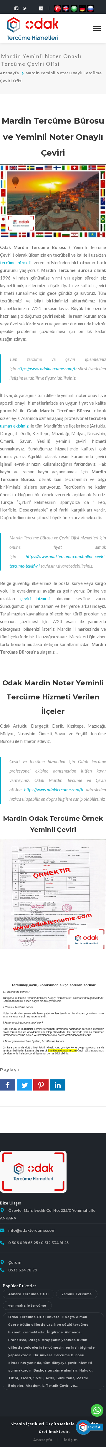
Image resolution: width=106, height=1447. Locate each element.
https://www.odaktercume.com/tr (47, 368)
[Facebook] (16, 8)
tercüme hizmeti (16, 262)
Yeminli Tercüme (77, 1294)
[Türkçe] (57, 8)
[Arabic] (74, 8)
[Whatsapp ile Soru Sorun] (97, 1409)
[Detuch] (82, 8)
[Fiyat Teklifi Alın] (89, 1426)
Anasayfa (9, 73)
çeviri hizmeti (35, 598)
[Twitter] (24, 8)
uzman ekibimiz (14, 425)
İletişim (69, 1440)
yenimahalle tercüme (27, 1305)
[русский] (90, 8)
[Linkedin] (32, 5)
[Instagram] (41, 8)
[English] (65, 8)
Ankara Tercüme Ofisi (28, 1294)
